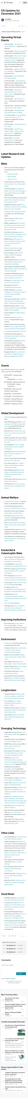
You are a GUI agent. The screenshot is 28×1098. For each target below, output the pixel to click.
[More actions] (25, 26)
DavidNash (8, 19)
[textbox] (13, 968)
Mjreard (7, 1076)
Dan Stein (7, 1028)
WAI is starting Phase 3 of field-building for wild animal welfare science (14, 1052)
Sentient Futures (9, 1090)
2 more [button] (23, 31)
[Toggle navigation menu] (2, 2)
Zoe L (14, 1090)
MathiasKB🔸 (8, 1042)
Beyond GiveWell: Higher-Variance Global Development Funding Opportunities (15, 1006)
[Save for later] (19, 26)
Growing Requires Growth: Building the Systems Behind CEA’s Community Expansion (13, 1080)
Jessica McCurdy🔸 (10, 1084)
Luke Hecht (7, 1054)
